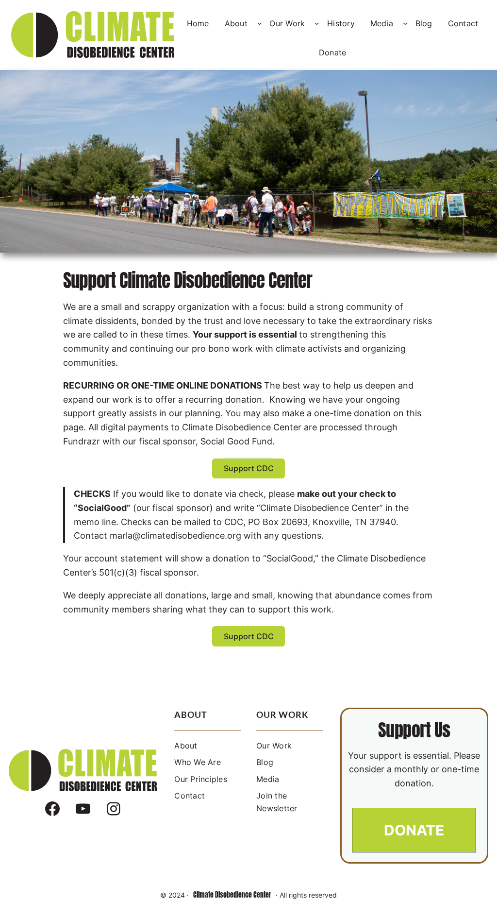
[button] (248, 468)
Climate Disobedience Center (232, 895)
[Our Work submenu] (317, 23)
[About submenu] (259, 23)
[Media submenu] (405, 23)
